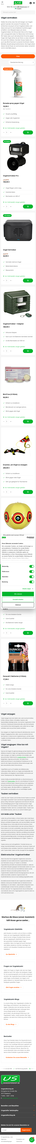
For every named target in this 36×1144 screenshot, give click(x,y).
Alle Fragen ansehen (13, 987)
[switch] (31, 571)
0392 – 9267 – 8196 (8, 1096)
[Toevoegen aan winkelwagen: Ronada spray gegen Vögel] (28, 132)
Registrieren (26, 1130)
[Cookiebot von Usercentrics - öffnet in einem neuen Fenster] (26, 538)
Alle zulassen (18, 594)
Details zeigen (27, 588)
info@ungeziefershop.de (10, 1098)
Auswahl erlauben (18, 599)
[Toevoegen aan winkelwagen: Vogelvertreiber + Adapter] (28, 351)
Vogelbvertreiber (21, 757)
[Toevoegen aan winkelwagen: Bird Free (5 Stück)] (28, 421)
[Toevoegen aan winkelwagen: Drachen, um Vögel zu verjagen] (28, 492)
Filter (18, 56)
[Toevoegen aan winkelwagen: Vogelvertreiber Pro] (28, 207)
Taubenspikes (11, 781)
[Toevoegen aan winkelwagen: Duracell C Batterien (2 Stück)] (28, 703)
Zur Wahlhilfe (10, 954)
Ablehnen (18, 605)
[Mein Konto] (31, 3)
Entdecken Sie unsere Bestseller (16, 1057)
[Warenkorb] (34, 3)
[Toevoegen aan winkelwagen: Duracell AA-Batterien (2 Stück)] (28, 633)
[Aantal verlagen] (4, 132)
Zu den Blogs (10, 1024)
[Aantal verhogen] (11, 132)
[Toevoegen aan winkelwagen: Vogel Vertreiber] (28, 281)
